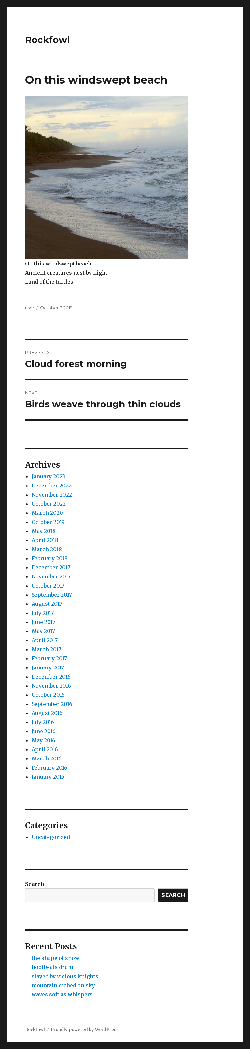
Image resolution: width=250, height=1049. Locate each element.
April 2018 (45, 540)
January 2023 (48, 476)
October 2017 (48, 585)
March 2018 (47, 549)
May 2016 (43, 740)
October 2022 (49, 503)
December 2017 (51, 567)
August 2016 (47, 713)
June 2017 (43, 622)
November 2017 (51, 576)
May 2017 (43, 631)
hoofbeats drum (52, 967)
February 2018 (50, 558)
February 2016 (49, 767)
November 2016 (51, 685)
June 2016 (44, 731)
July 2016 (43, 722)
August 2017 (47, 604)
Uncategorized (51, 837)
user (29, 307)
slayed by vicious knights (65, 976)
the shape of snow (55, 958)
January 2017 (48, 667)
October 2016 (48, 695)
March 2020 (47, 513)
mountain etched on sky (63, 985)
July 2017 (43, 613)
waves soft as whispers (62, 994)
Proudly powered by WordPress (84, 1029)
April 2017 (45, 640)
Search (34, 884)
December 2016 (51, 676)
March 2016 (47, 758)
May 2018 (44, 531)
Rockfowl (47, 39)
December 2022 (52, 485)
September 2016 (52, 704)
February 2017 (49, 658)
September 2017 (52, 594)
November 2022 (52, 494)
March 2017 (46, 649)
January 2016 (48, 776)
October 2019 (48, 522)
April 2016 (45, 749)
